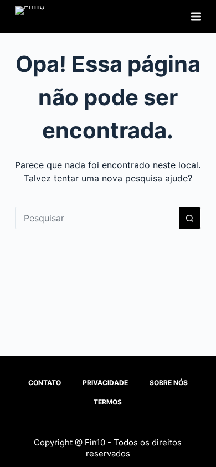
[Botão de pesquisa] (190, 218)
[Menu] (196, 17)
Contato (44, 382)
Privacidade (105, 382)
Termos (108, 402)
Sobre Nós (169, 382)
